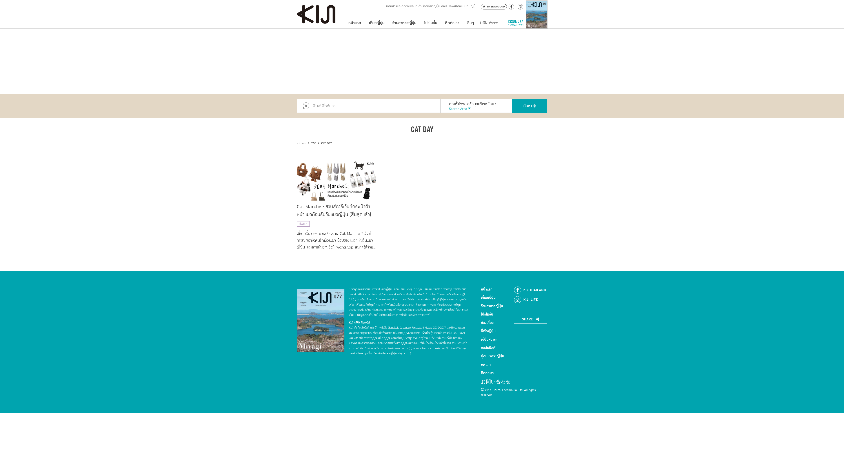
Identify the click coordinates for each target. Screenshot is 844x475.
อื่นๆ (470, 23)
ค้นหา (528, 106)
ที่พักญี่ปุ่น (488, 331)
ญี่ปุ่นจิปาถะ (489, 339)
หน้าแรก (354, 23)
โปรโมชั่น (430, 23)
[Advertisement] (422, 61)
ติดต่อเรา (452, 23)
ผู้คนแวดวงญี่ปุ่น (492, 356)
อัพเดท (303, 224)
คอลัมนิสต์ (488, 348)
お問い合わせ (489, 23)
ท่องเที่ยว (487, 323)
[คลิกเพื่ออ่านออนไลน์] (536, 23)
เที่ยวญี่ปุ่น (376, 23)
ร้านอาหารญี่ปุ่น (404, 23)
